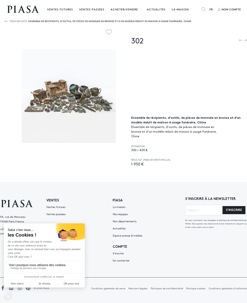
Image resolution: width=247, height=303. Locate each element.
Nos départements (124, 221)
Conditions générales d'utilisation (228, 288)
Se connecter (121, 260)
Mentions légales (138, 288)
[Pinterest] (28, 288)
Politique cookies (196, 288)
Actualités (156, 9)
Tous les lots (18, 21)
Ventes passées (91, 9)
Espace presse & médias (127, 235)
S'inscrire (118, 253)
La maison (119, 207)
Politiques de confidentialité (167, 288)
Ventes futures (60, 9)
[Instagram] (19, 288)
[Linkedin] (11, 288)
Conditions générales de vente (108, 288)
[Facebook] (2, 288)
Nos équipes (120, 214)
